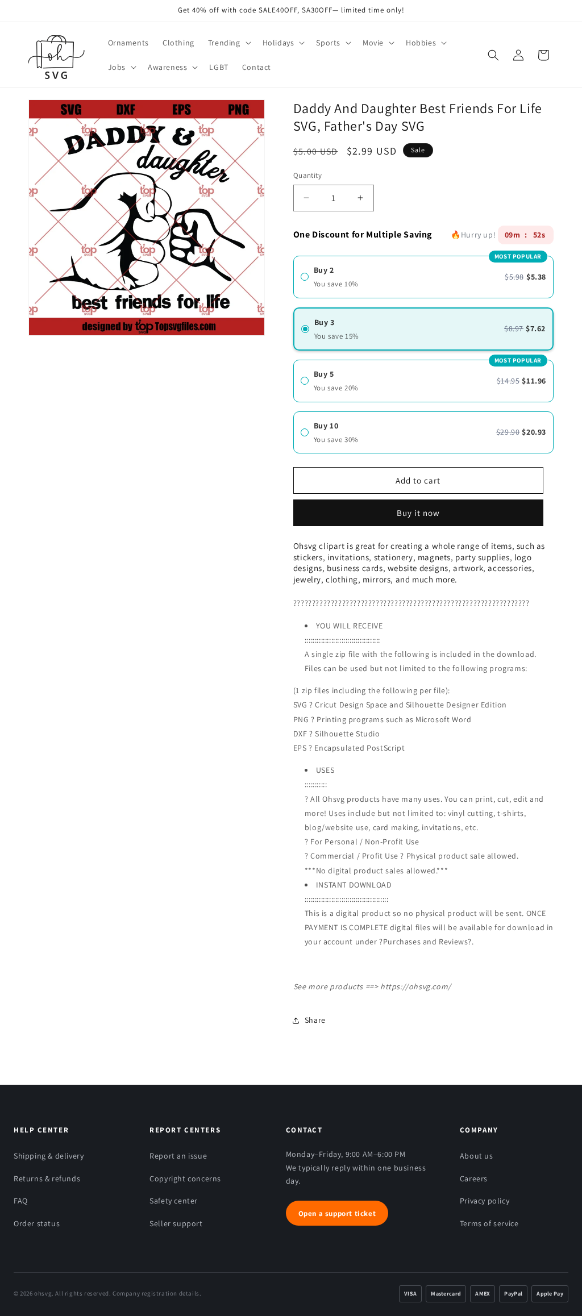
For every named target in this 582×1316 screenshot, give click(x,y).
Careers (474, 1178)
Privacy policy (484, 1201)
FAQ (21, 1201)
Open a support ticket (337, 1213)
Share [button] (315, 1020)
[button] (228, 43)
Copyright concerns (185, 1178)
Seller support (175, 1223)
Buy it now (418, 508)
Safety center (173, 1201)
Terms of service (489, 1223)
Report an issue (178, 1156)
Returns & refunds (47, 1178)
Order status (37, 1223)
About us (476, 1156)
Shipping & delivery (49, 1156)
